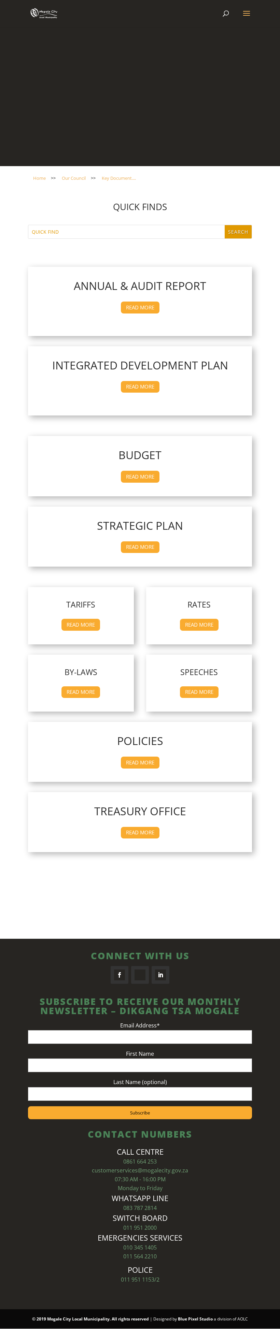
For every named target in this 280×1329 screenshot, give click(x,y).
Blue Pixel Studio (195, 1319)
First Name (140, 1053)
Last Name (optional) (140, 1082)
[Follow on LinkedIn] (160, 975)
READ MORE (140, 307)
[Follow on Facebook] (119, 975)
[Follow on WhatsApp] (140, 975)
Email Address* (140, 1025)
